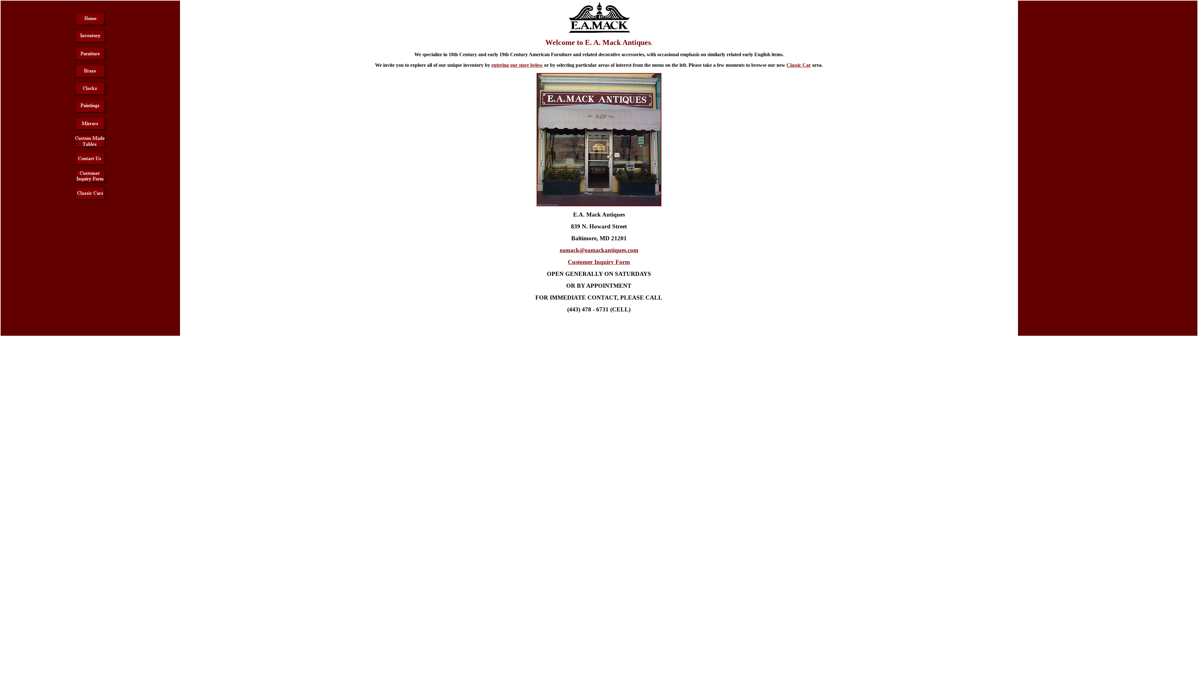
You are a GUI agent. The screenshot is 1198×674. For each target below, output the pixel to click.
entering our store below (517, 65)
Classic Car (798, 65)
